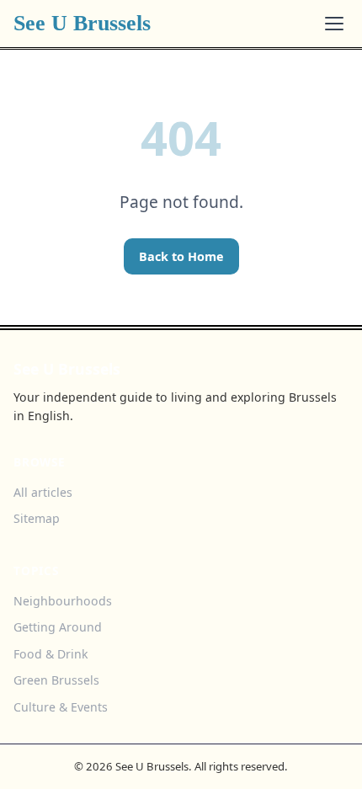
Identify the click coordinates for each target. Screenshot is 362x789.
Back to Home (181, 256)
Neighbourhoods (62, 601)
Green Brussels (56, 680)
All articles (42, 492)
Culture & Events (60, 707)
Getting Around (57, 627)
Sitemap (36, 518)
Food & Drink (50, 654)
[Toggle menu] (334, 23)
